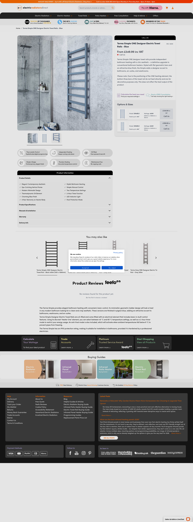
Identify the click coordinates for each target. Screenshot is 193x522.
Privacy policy (118, 252)
